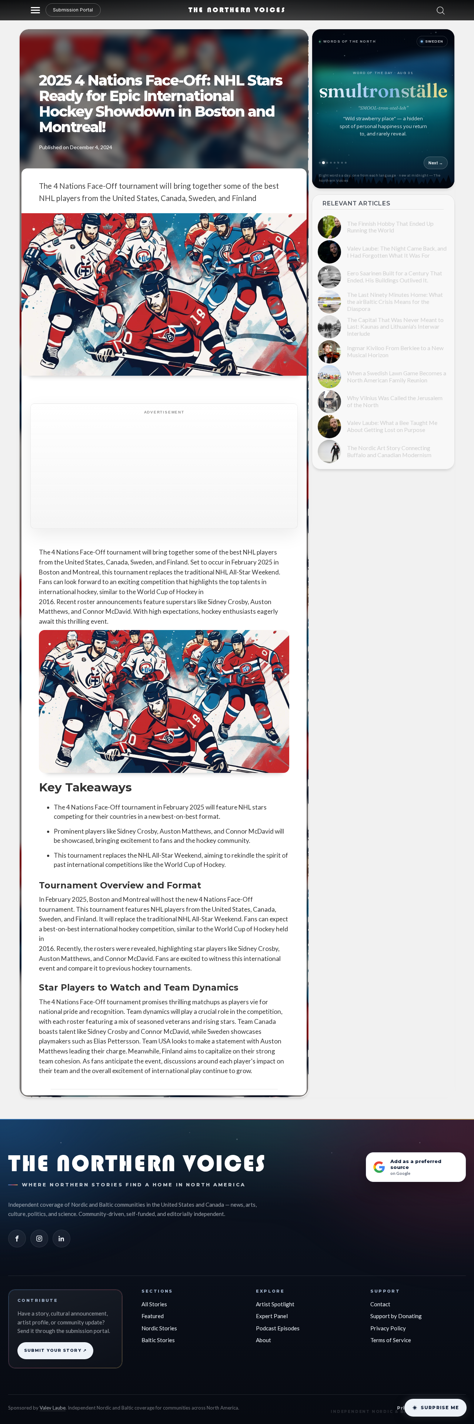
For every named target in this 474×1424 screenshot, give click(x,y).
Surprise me (440, 1407)
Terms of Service (390, 1337)
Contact (380, 1302)
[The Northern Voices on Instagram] (39, 1236)
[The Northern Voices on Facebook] (17, 1236)
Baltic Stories (158, 1337)
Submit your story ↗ (55, 1348)
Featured (152, 1313)
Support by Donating (396, 1313)
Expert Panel (272, 1313)
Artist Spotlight (275, 1302)
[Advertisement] (190, 465)
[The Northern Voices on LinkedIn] (61, 1236)
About (263, 1337)
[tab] (340, 163)
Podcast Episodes (278, 1326)
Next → (435, 163)
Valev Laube (53, 1405)
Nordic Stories (159, 1326)
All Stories (154, 1302)
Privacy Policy (388, 1326)
